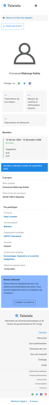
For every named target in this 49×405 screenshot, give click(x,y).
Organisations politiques (38, 371)
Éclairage (42, 359)
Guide (44, 365)
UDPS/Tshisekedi (12, 236)
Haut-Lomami (10, 216)
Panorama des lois (38, 349)
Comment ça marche (24, 302)
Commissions (42, 380)
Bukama (8, 226)
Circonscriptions (41, 384)
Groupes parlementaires (38, 375)
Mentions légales (19, 401)
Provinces (43, 388)
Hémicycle (42, 338)
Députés (43, 332)
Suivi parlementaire (38, 343)
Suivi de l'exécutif (38, 354)
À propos (34, 401)
